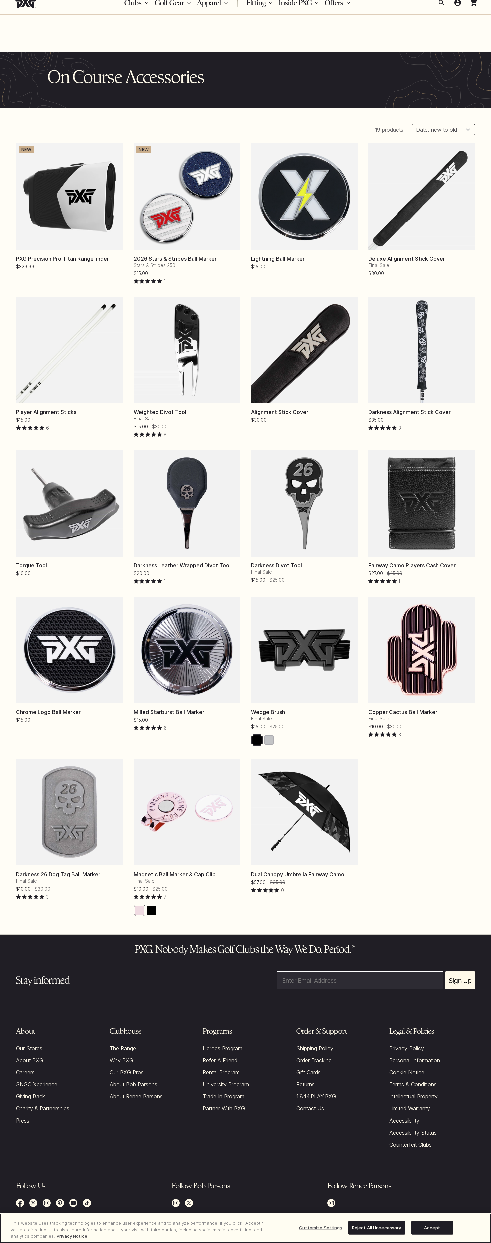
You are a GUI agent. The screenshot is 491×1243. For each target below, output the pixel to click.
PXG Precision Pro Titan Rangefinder (62, 258)
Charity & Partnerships (42, 1108)
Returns (305, 1084)
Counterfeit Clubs (410, 1144)
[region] (245, 1228)
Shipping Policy (314, 1048)
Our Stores (29, 1048)
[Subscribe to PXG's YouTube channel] (73, 1203)
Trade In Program (223, 1096)
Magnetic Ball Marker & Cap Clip (175, 874)
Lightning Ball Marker (278, 258)
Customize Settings (320, 1227)
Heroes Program (222, 1048)
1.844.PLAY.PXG (316, 1096)
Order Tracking (314, 1060)
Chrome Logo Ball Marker (48, 712)
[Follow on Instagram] (176, 1203)
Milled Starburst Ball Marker (169, 712)
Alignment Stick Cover (279, 412)
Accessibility (404, 1120)
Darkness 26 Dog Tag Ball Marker (58, 874)
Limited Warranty (409, 1108)
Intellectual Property (413, 1096)
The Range (123, 1048)
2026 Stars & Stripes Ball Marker (175, 258)
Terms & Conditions (413, 1084)
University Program (226, 1084)
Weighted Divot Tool (160, 412)
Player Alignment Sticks (46, 412)
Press (22, 1120)
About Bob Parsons (133, 1084)
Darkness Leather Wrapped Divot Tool (182, 565)
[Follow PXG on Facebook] (20, 1203)
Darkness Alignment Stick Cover (409, 412)
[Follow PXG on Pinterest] (60, 1203)
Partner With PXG (224, 1108)
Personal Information (414, 1060)
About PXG (29, 1060)
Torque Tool (31, 565)
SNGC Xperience (36, 1084)
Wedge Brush (268, 712)
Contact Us (310, 1108)
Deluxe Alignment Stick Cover (406, 258)
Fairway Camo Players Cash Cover (412, 565)
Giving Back (30, 1096)
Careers (25, 1072)
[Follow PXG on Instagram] (47, 1203)
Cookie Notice (406, 1072)
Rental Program (221, 1072)
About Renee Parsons (136, 1096)
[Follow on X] (189, 1203)
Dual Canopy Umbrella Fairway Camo (297, 874)
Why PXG (121, 1060)
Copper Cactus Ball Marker (402, 712)
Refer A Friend (220, 1060)
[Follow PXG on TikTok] (87, 1203)
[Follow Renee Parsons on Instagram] (331, 1203)
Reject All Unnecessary (376, 1227)
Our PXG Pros (127, 1072)
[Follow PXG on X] (33, 1203)
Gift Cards (308, 1072)
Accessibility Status (413, 1132)
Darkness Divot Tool (276, 565)
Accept (432, 1227)
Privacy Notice (72, 1236)
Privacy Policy (406, 1048)
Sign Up (460, 980)
